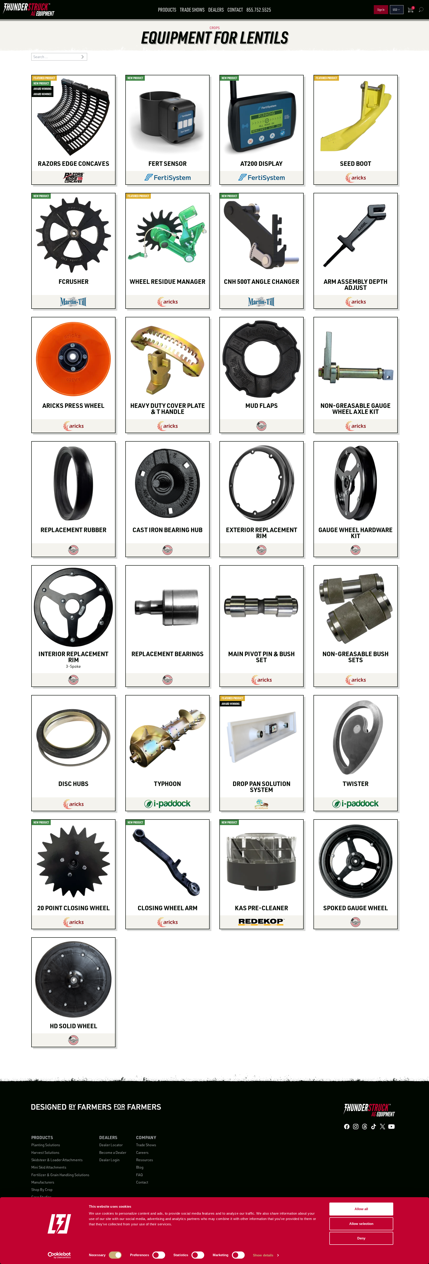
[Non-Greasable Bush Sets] (355, 680)
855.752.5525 (258, 9)
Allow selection (361, 1224)
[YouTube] (391, 1126)
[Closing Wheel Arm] (167, 922)
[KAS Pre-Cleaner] (261, 922)
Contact (235, 9)
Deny (361, 1238)
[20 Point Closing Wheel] (73, 922)
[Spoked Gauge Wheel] (355, 922)
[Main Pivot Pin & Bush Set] (261, 680)
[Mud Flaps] (261, 426)
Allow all (361, 1209)
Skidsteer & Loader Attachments (57, 1160)
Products (167, 9)
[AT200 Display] (261, 177)
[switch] (158, 1255)
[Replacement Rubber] (73, 550)
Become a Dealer (112, 1152)
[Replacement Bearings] (167, 680)
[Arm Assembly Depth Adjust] (355, 301)
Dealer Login (109, 1160)
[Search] (420, 9)
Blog (139, 1167)
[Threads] (365, 1126)
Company (146, 1137)
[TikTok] (374, 1126)
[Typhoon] (167, 804)
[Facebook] (347, 1126)
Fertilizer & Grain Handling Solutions (60, 1175)
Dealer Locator (111, 1145)
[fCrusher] (73, 301)
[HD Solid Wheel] (73, 1040)
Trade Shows (192, 9)
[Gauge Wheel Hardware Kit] (355, 550)
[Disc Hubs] (73, 804)
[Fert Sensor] (167, 177)
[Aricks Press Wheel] (73, 426)
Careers (142, 1152)
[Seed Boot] (355, 177)
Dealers (216, 9)
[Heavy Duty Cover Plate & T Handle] (167, 426)
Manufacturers (42, 1182)
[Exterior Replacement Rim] (261, 550)
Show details (263, 1255)
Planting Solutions (45, 1145)
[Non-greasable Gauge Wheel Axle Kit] (355, 426)
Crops (215, 28)
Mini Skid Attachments (48, 1167)
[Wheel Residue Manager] (167, 301)
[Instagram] (356, 1126)
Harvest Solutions (45, 1152)
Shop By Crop (42, 1189)
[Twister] (355, 804)
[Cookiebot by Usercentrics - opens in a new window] (59, 1255)
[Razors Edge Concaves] (73, 177)
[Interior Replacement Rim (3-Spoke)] (73, 680)
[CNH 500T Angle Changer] (261, 301)
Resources (144, 1160)
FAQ (139, 1175)
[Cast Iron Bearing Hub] (167, 550)
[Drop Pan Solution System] (261, 804)
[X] (383, 1126)
